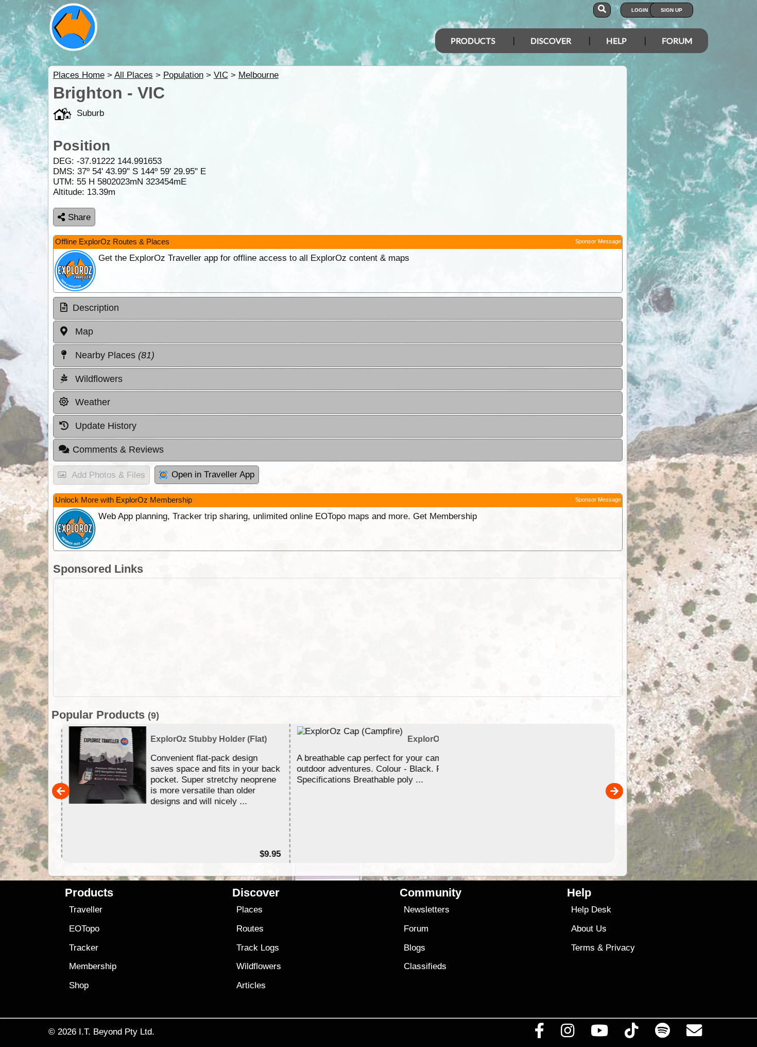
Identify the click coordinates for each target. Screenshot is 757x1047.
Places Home (79, 75)
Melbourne (258, 75)
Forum (677, 40)
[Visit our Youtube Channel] (599, 1033)
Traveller (85, 910)
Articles (251, 985)
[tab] (338, 308)
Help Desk (591, 910)
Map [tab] (83, 331)
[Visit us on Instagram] (567, 1033)
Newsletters (427, 910)
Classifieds (425, 966)
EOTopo (84, 929)
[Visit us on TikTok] (631, 1033)
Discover (550, 40)
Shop (79, 985)
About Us (589, 929)
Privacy (620, 948)
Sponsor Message (598, 241)
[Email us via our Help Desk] (694, 1033)
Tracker (83, 948)
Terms (583, 948)
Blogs (414, 948)
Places (249, 910)
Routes (250, 929)
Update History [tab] (104, 426)
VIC (221, 75)
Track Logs (257, 948)
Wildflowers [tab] (98, 379)
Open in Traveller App (212, 474)
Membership (92, 966)
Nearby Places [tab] (113, 355)
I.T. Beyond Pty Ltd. (116, 1031)
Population (183, 75)
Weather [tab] (91, 402)
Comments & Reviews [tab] (118, 449)
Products (473, 40)
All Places (133, 75)
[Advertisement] (338, 637)
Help (616, 40)
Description (96, 308)
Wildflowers (258, 966)
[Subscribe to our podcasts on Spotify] (662, 1033)
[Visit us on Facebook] (539, 1033)
